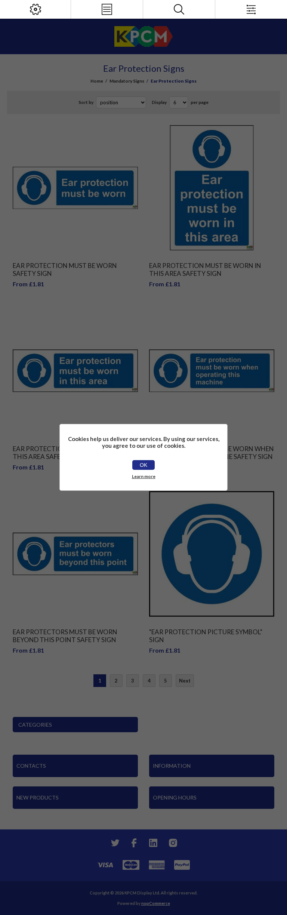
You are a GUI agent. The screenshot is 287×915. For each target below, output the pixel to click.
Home (96, 81)
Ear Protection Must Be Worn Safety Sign (65, 269)
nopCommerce (155, 903)
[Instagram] (173, 843)
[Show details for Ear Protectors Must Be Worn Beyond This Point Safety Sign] (75, 554)
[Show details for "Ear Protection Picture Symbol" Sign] (212, 554)
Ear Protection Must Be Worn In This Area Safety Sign (205, 269)
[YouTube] (153, 843)
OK (143, 465)
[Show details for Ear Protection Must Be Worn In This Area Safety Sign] (212, 188)
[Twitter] (114, 843)
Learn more (143, 476)
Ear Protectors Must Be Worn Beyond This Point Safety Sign (65, 636)
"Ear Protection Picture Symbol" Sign (205, 636)
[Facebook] (134, 843)
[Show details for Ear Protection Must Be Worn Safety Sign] (75, 188)
